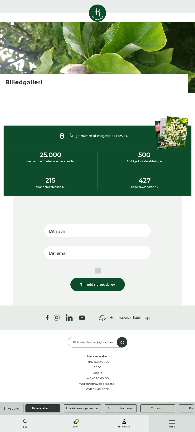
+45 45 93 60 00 (97, 378)
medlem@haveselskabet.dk (97, 383)
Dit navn (57, 231)
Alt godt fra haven (121, 408)
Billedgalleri (41, 408)
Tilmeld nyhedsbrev (97, 284)
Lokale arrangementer (82, 408)
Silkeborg (11, 408)
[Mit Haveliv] (124, 421)
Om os (156, 408)
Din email (58, 253)
